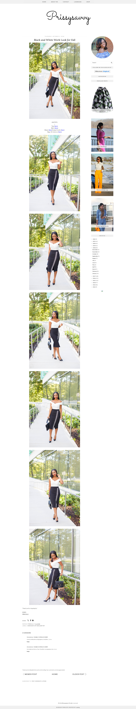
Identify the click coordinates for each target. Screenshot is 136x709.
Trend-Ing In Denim (102, 226)
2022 (94, 239)
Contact (66, 1)
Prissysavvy (68, 17)
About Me (54, 1)
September (95, 256)
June (93, 262)
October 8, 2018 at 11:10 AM (41, 647)
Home (44, 1)
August (94, 258)
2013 (94, 285)
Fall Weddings (102, 146)
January (94, 273)
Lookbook (78, 1)
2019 (94, 245)
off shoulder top (39, 625)
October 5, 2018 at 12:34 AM (41, 637)
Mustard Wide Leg (102, 190)
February (94, 271)
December (95, 249)
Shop (88, 1)
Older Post (78, 674)
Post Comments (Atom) (39, 681)
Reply (28, 641)
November (95, 252)
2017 (94, 276)
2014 (94, 282)
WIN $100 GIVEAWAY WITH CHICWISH (102, 110)
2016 (94, 278)
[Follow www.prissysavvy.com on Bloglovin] (102, 72)
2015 (94, 280)
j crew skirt (30, 625)
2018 (94, 247)
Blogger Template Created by (68, 707)
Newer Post (31, 674)
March (94, 269)
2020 (94, 243)
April (93, 267)
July (93, 260)
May (93, 264)
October (94, 254)
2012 (94, 287)
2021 (94, 241)
